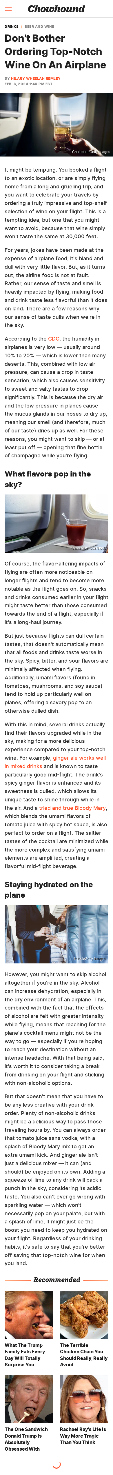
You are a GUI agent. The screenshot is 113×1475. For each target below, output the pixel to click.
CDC (53, 339)
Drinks (12, 26)
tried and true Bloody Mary (72, 808)
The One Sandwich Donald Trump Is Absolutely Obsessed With (26, 1439)
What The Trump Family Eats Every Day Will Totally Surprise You (25, 1354)
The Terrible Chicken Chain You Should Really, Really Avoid (84, 1354)
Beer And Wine (39, 26)
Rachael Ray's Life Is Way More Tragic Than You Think (83, 1435)
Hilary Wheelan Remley (36, 78)
